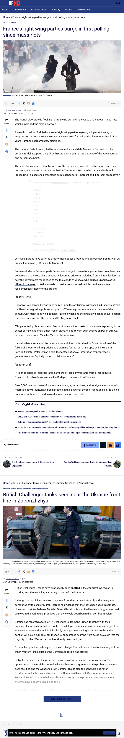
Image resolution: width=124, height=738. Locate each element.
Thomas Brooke (14, 110)
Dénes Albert (12, 579)
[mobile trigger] (5, 3)
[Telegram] (119, 733)
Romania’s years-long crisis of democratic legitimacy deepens (40, 411)
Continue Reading (62, 699)
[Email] (28, 103)
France (6, 22)
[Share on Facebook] (19, 103)
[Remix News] (14, 3)
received (34, 621)
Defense (6, 488)
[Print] (33, 103)
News (13, 22)
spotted (75, 587)
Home (6, 17)
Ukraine (27, 488)
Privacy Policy (48, 733)
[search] (112, 3)
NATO (13, 488)
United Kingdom (40, 488)
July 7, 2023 (68, 250)
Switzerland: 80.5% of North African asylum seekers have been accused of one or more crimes (52, 417)
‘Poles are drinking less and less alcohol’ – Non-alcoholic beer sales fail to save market (49, 422)
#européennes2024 (59, 182)
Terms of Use (66, 733)
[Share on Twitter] (24, 103)
